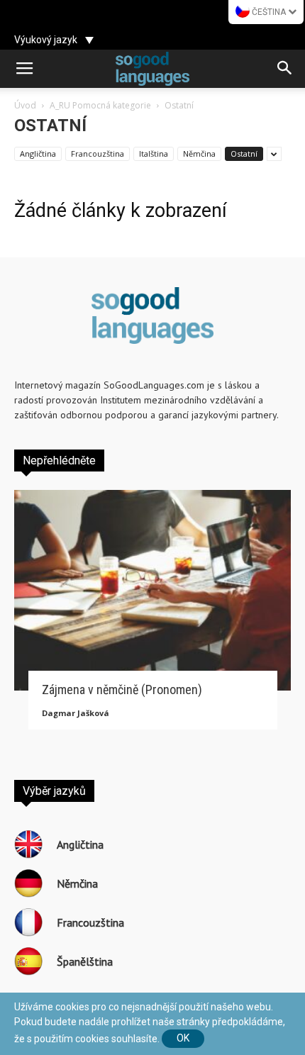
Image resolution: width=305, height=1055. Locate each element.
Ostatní (244, 153)
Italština (153, 153)
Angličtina (38, 153)
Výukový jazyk (45, 39)
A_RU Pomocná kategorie (100, 105)
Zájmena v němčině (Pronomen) (122, 689)
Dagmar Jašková (75, 713)
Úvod (25, 105)
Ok (183, 1038)
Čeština (269, 12)
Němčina (199, 153)
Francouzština (97, 153)
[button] (285, 69)
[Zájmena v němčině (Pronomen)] (152, 590)
